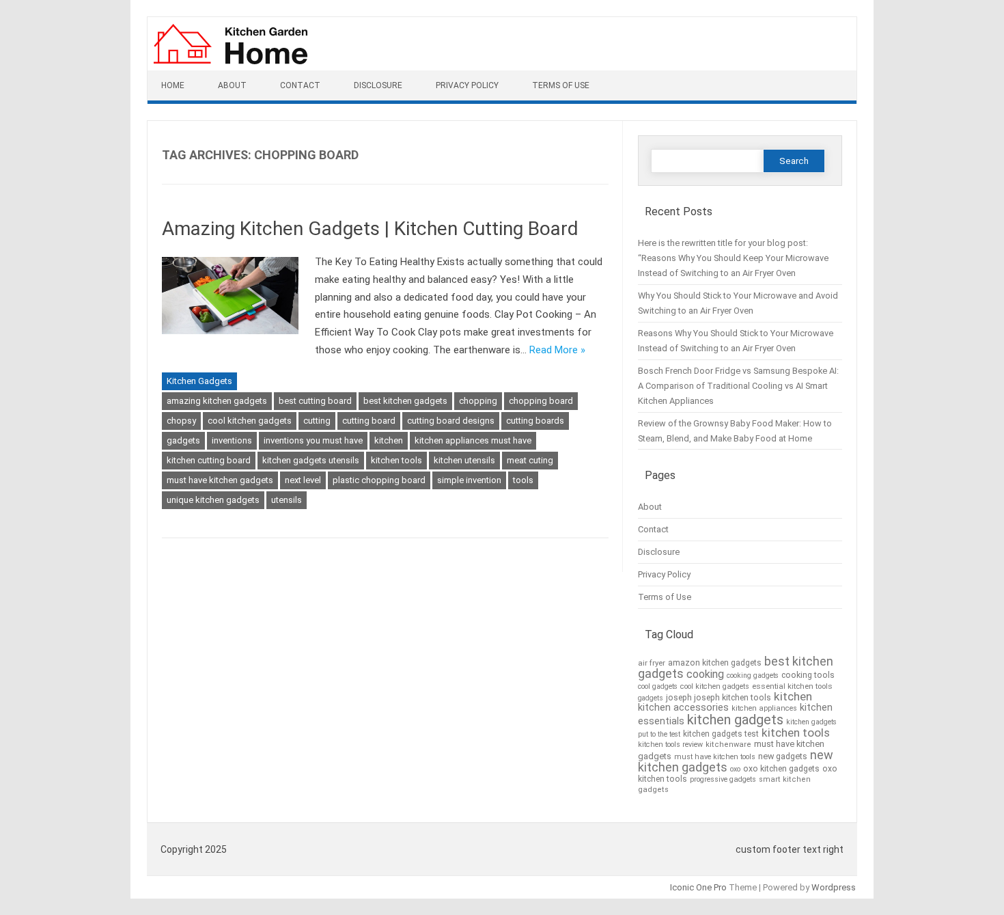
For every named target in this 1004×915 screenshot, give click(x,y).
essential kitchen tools (792, 686)
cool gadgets (658, 686)
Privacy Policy (467, 85)
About (232, 85)
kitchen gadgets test (721, 734)
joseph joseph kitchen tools (718, 697)
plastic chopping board (379, 480)
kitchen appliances (764, 708)
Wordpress (833, 887)
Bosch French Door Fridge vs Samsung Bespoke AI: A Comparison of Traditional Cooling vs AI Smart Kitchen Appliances (738, 386)
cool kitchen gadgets (250, 420)
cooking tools (808, 675)
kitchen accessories (683, 707)
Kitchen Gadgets (199, 381)
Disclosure (378, 85)
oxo (735, 769)
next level (303, 480)
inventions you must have (313, 440)
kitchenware (728, 744)
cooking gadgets (753, 675)
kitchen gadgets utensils (310, 460)
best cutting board (315, 401)
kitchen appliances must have (473, 440)
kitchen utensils (464, 460)
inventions (232, 440)
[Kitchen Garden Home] (230, 66)
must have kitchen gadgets (220, 480)
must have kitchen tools (714, 756)
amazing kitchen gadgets (217, 401)
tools (523, 480)
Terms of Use (560, 85)
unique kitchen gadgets (213, 500)
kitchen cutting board (209, 460)
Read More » (557, 350)
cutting (317, 420)
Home (172, 85)
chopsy (181, 420)
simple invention (469, 480)
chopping (478, 401)
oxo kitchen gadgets (781, 769)
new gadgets (782, 756)
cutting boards (535, 420)
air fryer (651, 663)
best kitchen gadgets (405, 401)
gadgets (183, 440)
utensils (286, 500)
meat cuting (530, 460)
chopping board (541, 401)
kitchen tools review (670, 744)
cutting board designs (450, 420)
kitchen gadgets (735, 719)
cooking (705, 674)
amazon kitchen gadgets (715, 663)
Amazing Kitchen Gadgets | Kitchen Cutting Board (370, 228)
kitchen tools (396, 460)
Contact (300, 85)
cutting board (368, 420)
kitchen (388, 440)
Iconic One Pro (698, 887)
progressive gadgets (723, 779)
